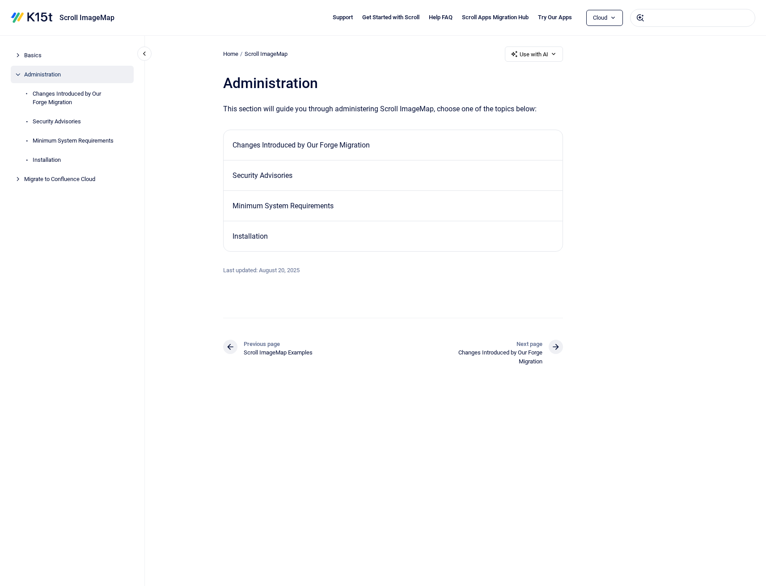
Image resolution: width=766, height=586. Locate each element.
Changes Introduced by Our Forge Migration (67, 98)
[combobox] (693, 17)
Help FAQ (441, 17)
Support (343, 17)
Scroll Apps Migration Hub (495, 17)
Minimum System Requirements (73, 140)
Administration (42, 74)
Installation (47, 159)
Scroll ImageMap (86, 17)
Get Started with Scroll (390, 17)
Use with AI (534, 54)
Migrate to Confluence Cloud (59, 179)
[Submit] (640, 18)
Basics (33, 55)
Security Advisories (57, 121)
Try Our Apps (555, 17)
